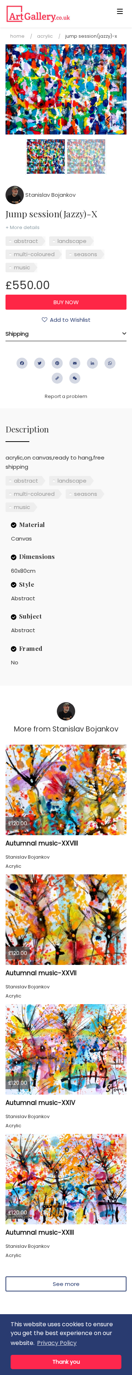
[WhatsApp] (110, 363)
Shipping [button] (17, 334)
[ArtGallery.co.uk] (53, 13)
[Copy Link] (57, 378)
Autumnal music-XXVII (41, 973)
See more (66, 1284)
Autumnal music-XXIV (40, 1102)
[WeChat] (75, 378)
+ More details (23, 227)
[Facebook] (22, 363)
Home (17, 36)
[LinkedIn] (92, 363)
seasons (85, 254)
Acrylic (45, 36)
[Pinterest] (57, 363)
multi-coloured (34, 254)
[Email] (75, 363)
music (22, 267)
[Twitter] (39, 363)
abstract (26, 241)
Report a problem (66, 396)
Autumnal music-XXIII (40, 1232)
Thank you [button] (66, 1361)
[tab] (66, 334)
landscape (72, 241)
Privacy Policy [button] (57, 1343)
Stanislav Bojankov (50, 195)
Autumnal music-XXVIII (42, 843)
